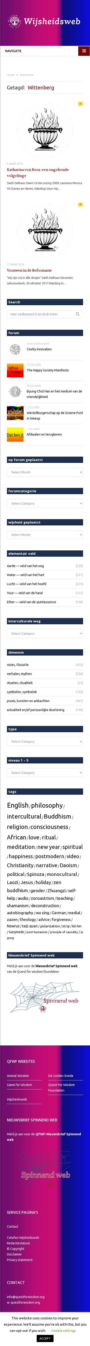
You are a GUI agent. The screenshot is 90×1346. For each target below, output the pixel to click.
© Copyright (15, 1249)
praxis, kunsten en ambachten (28, 701)
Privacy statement (20, 1260)
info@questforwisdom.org (26, 1297)
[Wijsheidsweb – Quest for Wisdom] (45, 22)
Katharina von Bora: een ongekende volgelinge (38, 172)
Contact (12, 1226)
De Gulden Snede (60, 1076)
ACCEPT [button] (45, 1338)
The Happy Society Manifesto (48, 370)
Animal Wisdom (18, 1076)
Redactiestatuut (18, 1243)
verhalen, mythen (19, 674)
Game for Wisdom (19, 1085)
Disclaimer (14, 1254)
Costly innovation (39, 349)
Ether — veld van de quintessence (31, 602)
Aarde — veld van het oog (25, 566)
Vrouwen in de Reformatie (29, 270)
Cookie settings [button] (63, 1331)
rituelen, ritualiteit (20, 683)
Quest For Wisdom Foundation (61, 1087)
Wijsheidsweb (17, 1099)
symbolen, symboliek (22, 692)
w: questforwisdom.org (23, 1302)
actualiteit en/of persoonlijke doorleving (35, 710)
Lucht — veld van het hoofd (26, 584)
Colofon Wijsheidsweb (23, 1237)
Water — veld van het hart (25, 575)
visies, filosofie (18, 665)
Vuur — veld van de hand (25, 593)
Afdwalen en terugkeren (44, 434)
